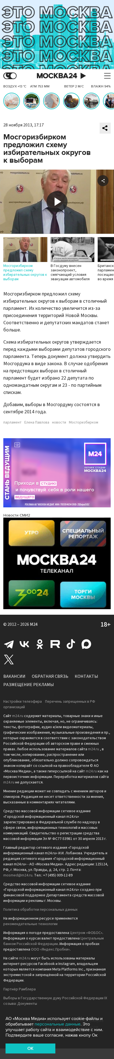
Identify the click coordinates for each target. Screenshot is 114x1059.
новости (59, 422)
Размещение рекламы (28, 685)
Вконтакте (24, 644)
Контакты (86, 676)
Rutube (55, 644)
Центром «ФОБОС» (86, 933)
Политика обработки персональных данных (40, 909)
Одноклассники (39, 644)
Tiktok (70, 644)
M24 (34, 624)
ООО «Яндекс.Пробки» (50, 949)
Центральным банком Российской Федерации (53, 941)
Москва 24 (57, 76)
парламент (12, 422)
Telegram (8, 644)
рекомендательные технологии (30, 924)
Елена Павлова (36, 422)
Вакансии (14, 676)
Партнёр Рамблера (19, 989)
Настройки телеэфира (22, 701)
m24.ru (17, 716)
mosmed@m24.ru (17, 875)
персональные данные (58, 1024)
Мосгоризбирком (83, 422)
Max (86, 644)
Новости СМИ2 (16, 515)
